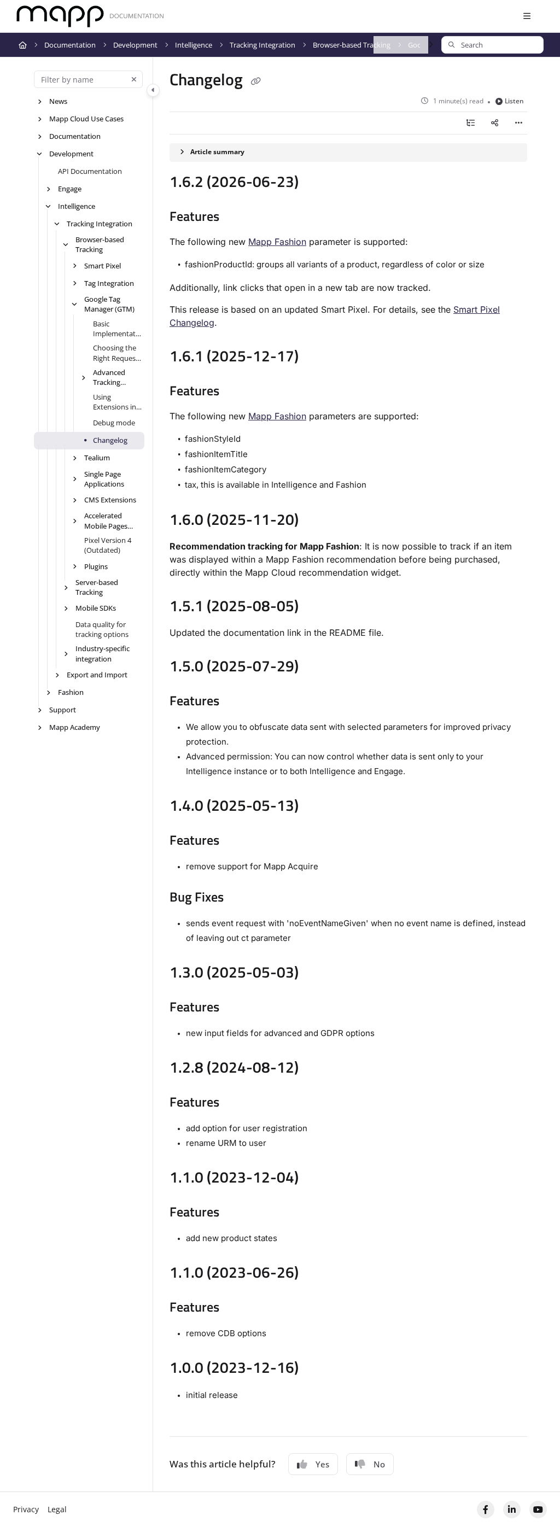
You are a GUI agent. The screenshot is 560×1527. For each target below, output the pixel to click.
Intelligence (193, 45)
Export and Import (97, 675)
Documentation (70, 45)
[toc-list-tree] (470, 123)
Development (135, 45)
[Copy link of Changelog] (255, 81)
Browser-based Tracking (351, 45)
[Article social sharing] (494, 123)
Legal (57, 1509)
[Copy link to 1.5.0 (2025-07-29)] (315, 667)
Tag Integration (109, 283)
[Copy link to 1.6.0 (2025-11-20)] (315, 521)
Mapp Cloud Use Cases (86, 119)
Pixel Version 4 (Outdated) (107, 545)
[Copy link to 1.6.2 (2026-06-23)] (315, 183)
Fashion (71, 692)
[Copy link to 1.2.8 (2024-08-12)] (315, 1069)
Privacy (26, 1509)
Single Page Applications (104, 479)
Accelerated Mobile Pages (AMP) (105, 521)
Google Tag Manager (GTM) (109, 304)
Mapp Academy (74, 727)
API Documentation (90, 171)
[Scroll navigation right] (430, 45)
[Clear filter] (134, 79)
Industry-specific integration (102, 653)
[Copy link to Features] (236, 217)
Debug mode (114, 423)
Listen (514, 101)
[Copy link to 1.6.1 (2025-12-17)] (315, 357)
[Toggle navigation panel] (153, 90)
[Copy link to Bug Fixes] (240, 898)
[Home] (90, 16)
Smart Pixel (102, 266)
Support (62, 710)
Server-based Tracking (96, 587)
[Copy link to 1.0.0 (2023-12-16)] (315, 1369)
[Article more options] (518, 123)
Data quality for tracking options (102, 629)
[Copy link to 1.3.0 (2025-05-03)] (315, 973)
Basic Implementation (117, 329)
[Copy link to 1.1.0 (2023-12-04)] (315, 1178)
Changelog (110, 440)
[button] (492, 45)
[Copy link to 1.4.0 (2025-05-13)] (315, 807)
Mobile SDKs (95, 608)
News (58, 101)
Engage (69, 189)
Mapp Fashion (277, 241)
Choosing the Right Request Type (115, 353)
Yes (322, 1464)
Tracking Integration (262, 45)
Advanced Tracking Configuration (115, 377)
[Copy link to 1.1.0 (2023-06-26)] (315, 1274)
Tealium (97, 458)
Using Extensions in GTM (114, 402)
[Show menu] (526, 16)
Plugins (96, 566)
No (379, 1464)
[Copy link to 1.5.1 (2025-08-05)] (315, 607)
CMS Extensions (110, 500)
